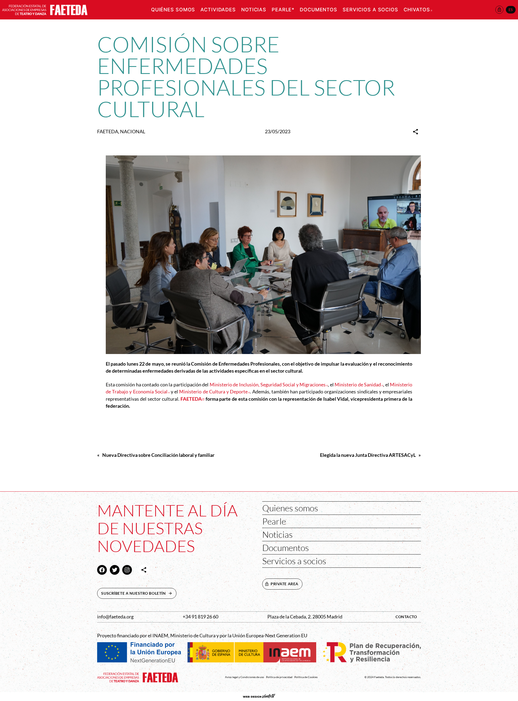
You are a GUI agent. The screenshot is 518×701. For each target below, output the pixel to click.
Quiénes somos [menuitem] (173, 9)
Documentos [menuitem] (318, 9)
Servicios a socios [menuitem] (370, 9)
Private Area (284, 583)
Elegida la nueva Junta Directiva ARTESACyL (368, 455)
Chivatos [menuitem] (418, 9)
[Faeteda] (44, 9)
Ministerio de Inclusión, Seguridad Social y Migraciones (269, 384)
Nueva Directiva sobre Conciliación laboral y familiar (158, 455)
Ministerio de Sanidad (359, 384)
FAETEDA (107, 131)
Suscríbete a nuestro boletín (138, 593)
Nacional (132, 131)
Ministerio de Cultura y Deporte (214, 391)
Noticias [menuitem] (253, 9)
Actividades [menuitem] (218, 9)
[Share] (415, 131)
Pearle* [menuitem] (283, 9)
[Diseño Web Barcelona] (259, 696)
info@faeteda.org (115, 617)
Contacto (406, 616)
